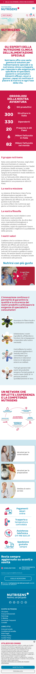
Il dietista (4, 618)
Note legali (5, 633)
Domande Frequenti (8, 620)
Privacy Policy (6, 636)
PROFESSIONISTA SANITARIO (28, 568)
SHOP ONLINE (6, 15)
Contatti (4, 622)
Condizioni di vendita (8, 631)
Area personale (7, 629)
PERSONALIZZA (18, 671)
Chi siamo (4, 612)
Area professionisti (8, 614)
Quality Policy (6, 640)
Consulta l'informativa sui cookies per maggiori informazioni (15, 662)
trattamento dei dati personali (19, 583)
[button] (33, 8)
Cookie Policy (6, 638)
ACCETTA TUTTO (18, 667)
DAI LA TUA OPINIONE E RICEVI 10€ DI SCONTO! (19, 2)
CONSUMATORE (10, 568)
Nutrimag (4, 616)
